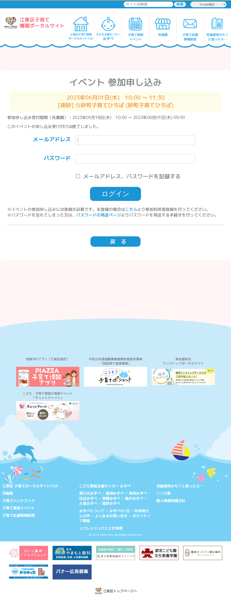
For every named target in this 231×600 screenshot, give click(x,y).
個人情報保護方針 (170, 500)
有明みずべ (138, 493)
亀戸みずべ (134, 498)
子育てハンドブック (18, 500)
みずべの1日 (119, 510)
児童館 (7, 493)
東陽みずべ (111, 498)
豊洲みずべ (115, 493)
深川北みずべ (90, 493)
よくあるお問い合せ (111, 515)
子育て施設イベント (18, 507)
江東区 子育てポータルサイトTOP (30, 486)
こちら (131, 209)
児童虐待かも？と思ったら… (179, 486)
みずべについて (91, 510)
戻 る (118, 241)
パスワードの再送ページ (98, 215)
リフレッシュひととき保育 (100, 528)
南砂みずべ (111, 503)
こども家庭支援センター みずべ (105, 486)
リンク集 (163, 493)
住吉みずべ (88, 498)
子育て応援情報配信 (18, 515)
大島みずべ (88, 503)
